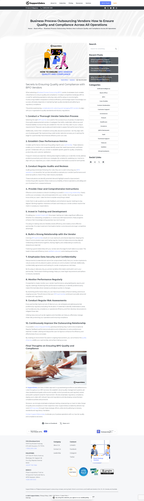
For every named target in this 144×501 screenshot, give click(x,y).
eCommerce (104, 113)
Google (92, 496)
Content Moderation (103, 105)
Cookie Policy (64, 495)
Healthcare (103, 122)
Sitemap (28, 498)
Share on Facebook (51, 423)
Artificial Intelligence (103, 88)
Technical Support (103, 138)
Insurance (104, 126)
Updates (103, 147)
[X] (108, 8)
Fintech (103, 118)
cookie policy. (85, 497)
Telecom (103, 143)
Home (30, 28)
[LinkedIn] (113, 8)
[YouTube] (110, 8)
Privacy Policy (44, 495)
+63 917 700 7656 (31, 465)
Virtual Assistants (103, 151)
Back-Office (38, 28)
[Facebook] (105, 8)
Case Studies (104, 101)
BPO (103, 97)
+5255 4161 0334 (31, 479)
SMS (50, 495)
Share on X (66, 423)
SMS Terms (56, 495)
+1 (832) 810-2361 (47, 8)
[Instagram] (116, 8)
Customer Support (104, 109)
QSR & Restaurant (103, 130)
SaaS (103, 134)
